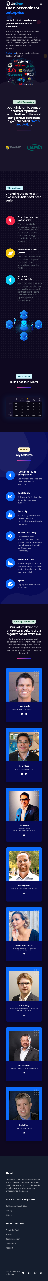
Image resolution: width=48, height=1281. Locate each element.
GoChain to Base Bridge (16, 1206)
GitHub (9, 1234)
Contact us (11, 53)
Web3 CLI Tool (12, 1230)
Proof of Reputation (28, 122)
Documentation (13, 1239)
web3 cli (28, 572)
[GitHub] (35, 1272)
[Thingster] (41, 1272)
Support (9, 1248)
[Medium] (29, 1272)
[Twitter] (23, 1272)
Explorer (9, 1215)
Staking (9, 1210)
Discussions (11, 1243)
